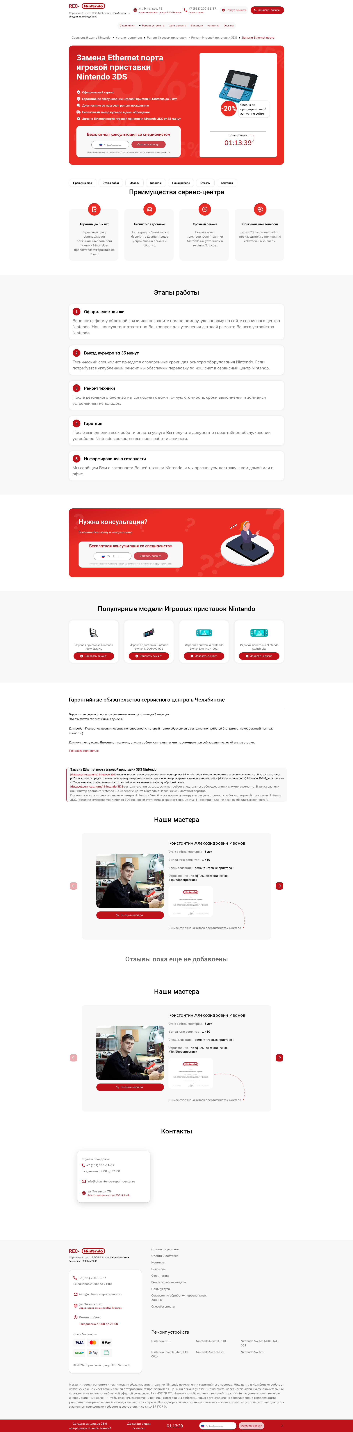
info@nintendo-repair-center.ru (100, 1294)
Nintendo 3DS (160, 1341)
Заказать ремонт (95, 656)
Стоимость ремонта (165, 1249)
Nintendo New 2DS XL (211, 1341)
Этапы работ (111, 183)
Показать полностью (84, 750)
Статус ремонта (236, 10)
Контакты (213, 25)
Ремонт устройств (153, 25)
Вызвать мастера (132, 915)
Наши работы (181, 183)
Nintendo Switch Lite (210, 1352)
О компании (127, 25)
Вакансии (197, 25)
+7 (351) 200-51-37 (202, 8)
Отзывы (229, 25)
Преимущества (82, 183)
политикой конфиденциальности (155, 152)
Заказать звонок (269, 10)
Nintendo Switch (252, 1352)
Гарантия (156, 183)
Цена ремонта (177, 25)
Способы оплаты (163, 1306)
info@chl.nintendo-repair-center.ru (111, 1181)
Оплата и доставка (165, 1256)
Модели (134, 183)
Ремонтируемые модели (168, 1282)
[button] (279, 886)
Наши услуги (160, 1289)
